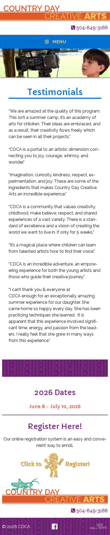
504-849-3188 (92, 27)
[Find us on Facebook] (54, 526)
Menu (59, 41)
